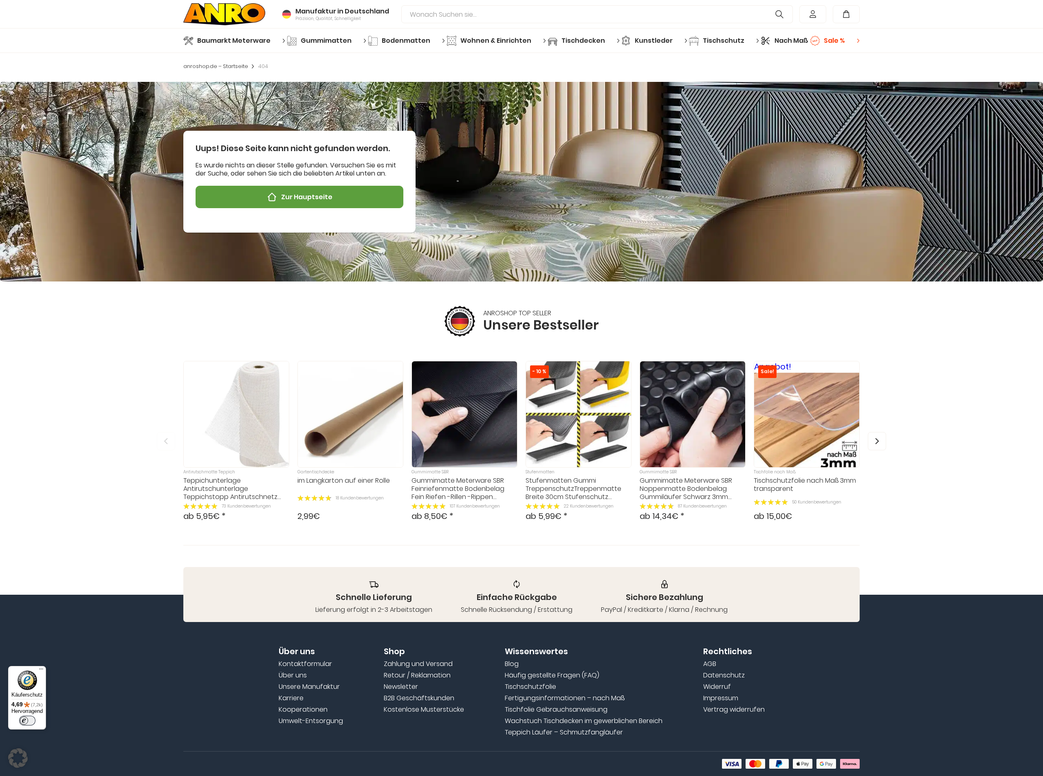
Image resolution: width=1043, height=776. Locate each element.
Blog (512, 664)
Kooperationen (303, 710)
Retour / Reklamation (417, 675)
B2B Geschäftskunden (419, 698)
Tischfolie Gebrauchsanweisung (556, 710)
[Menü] (41, 671)
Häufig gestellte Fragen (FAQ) (552, 675)
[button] (877, 441)
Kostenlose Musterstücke (424, 710)
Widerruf (717, 687)
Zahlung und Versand (418, 664)
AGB (709, 664)
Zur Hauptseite (306, 197)
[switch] (27, 720)
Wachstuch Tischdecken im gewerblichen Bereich (583, 721)
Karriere (291, 698)
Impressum (720, 698)
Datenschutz (724, 675)
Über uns (293, 675)
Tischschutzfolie (530, 687)
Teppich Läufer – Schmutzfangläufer (564, 732)
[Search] (779, 14)
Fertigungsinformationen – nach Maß (565, 698)
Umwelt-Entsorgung (311, 721)
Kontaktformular (305, 664)
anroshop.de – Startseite (215, 66)
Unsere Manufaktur (309, 687)
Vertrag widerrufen (734, 710)
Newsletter (401, 687)
